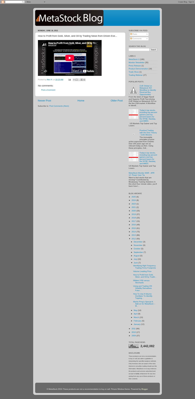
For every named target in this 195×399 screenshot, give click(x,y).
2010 (134, 332)
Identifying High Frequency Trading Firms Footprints (144, 267)
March (137, 317)
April (136, 314)
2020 (134, 211)
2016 (134, 225)
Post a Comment (48, 90)
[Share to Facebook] (81, 79)
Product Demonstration (138, 69)
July (136, 259)
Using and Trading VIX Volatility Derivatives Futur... (142, 288)
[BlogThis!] (76, 79)
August (137, 256)
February (138, 321)
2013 (134, 235)
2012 (134, 239)
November (138, 245)
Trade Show (134, 72)
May (136, 310)
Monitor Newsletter (136, 63)
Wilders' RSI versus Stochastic (141, 282)
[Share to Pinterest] (84, 79)
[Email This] (74, 79)
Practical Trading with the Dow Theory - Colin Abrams (148, 132)
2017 (134, 221)
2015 (134, 228)
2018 (134, 218)
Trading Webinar (136, 75)
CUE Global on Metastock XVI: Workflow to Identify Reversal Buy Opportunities (148, 90)
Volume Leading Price (142, 271)
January (137, 324)
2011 (134, 329)
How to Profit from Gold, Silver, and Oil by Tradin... (145, 276)
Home (80, 100)
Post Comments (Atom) (59, 106)
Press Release (135, 66)
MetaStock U (134, 59)
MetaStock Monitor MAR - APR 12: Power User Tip (141, 174)
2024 (134, 200)
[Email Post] (69, 80)
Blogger (144, 389)
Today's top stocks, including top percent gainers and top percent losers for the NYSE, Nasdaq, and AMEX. (148, 115)
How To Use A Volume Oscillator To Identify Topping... (142, 296)
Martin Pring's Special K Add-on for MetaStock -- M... (144, 304)
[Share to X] (79, 79)
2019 (134, 214)
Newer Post (44, 100)
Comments (137, 39)
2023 (134, 204)
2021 (134, 207)
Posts (134, 34)
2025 (134, 197)
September (139, 252)
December (138, 242)
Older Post (117, 100)
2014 (134, 232)
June (136, 263)
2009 (134, 336)
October (137, 249)
